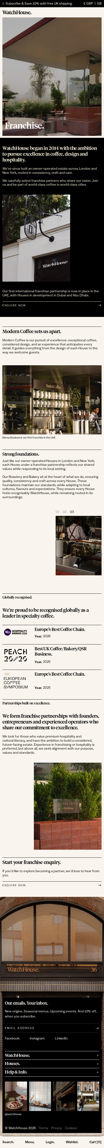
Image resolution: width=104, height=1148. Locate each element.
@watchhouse (13, 1114)
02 (65, 512)
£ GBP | (93, 3)
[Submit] (97, 1028)
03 (72, 512)
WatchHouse (18, 1128)
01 (57, 512)
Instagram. (37, 1038)
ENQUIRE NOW (14, 305)
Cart (95, 1142)
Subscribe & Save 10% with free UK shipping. (39, 3)
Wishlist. (72, 1142)
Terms (43, 1128)
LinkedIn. (61, 1038)
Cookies (71, 1128)
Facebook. (12, 1038)
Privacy (56, 1128)
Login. (50, 1142)
